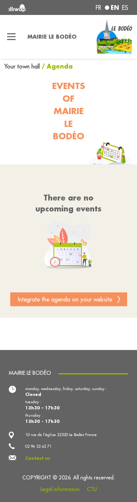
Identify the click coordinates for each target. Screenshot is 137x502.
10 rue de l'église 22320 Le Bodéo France (61, 434)
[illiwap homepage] (31, 7)
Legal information (60, 489)
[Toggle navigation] (11, 37)
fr (98, 7)
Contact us (37, 458)
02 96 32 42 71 (38, 446)
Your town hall (23, 66)
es (125, 7)
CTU (92, 489)
